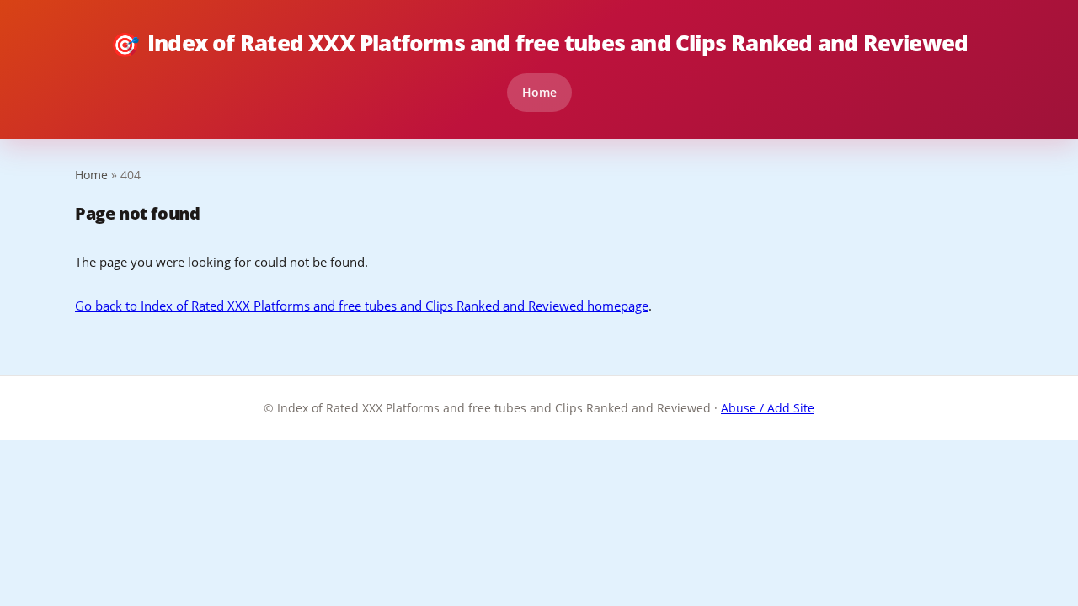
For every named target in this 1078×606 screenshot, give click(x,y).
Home (539, 92)
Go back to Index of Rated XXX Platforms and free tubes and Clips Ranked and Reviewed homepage (361, 305)
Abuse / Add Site (767, 408)
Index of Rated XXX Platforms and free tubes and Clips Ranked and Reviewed (539, 44)
